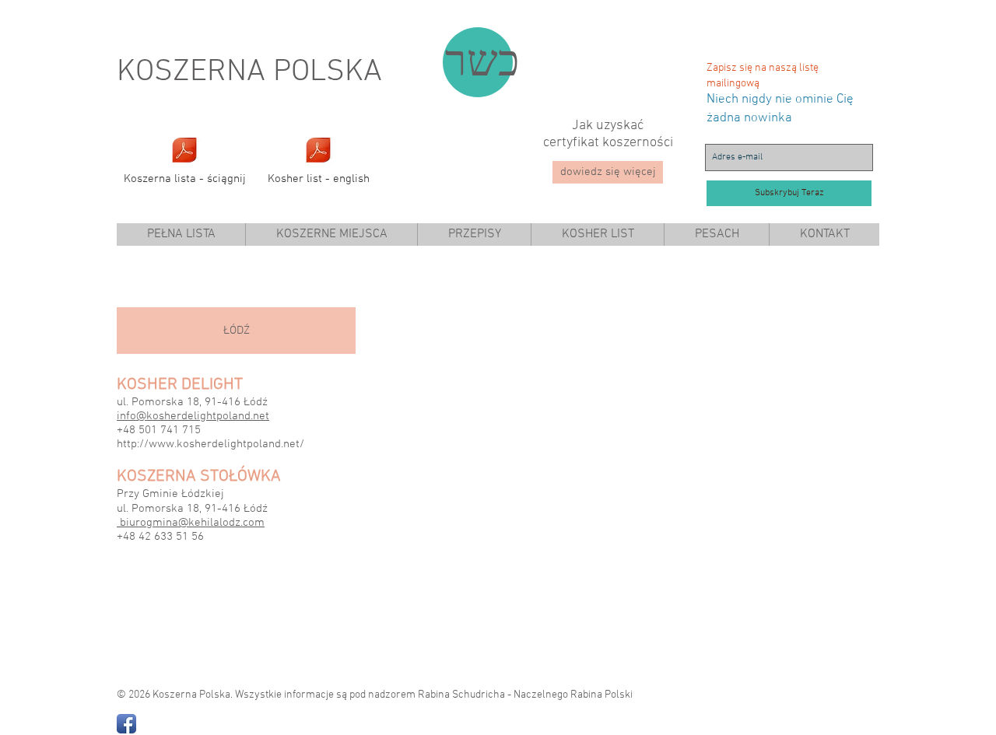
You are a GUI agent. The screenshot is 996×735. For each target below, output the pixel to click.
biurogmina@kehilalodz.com (192, 523)
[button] (331, 234)
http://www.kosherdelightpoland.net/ (210, 444)
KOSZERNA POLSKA (249, 72)
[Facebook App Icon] (126, 723)
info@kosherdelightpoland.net (193, 416)
